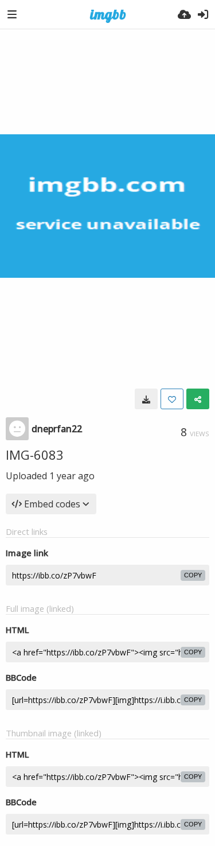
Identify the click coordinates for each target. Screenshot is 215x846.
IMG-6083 (35, 454)
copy (193, 575)
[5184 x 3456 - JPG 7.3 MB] (146, 399)
